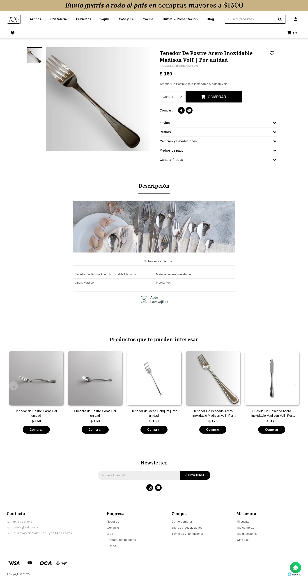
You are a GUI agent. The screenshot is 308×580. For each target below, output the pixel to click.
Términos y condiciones (188, 533)
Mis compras (245, 527)
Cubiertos (83, 19)
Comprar (217, 97)
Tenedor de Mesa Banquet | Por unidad (154, 413)
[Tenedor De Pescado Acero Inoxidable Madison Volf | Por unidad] (213, 378)
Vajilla (105, 19)
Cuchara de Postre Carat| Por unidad (95, 413)
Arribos (35, 19)
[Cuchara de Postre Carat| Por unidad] (95, 378)
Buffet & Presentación (180, 19)
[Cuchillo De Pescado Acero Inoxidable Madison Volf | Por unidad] (272, 378)
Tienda (111, 546)
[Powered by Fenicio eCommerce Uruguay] (294, 574)
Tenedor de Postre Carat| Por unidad (36, 413)
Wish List (242, 539)
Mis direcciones (247, 533)
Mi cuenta (243, 521)
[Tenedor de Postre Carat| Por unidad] (36, 378)
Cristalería (58, 19)
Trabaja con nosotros (121, 539)
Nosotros (113, 521)
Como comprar (182, 521)
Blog (210, 19)
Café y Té (126, 19)
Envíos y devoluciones (187, 527)
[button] (294, 386)
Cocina (148, 19)
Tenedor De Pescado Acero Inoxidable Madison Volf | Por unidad (212, 413)
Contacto (113, 527)
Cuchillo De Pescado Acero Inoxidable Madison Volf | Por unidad (271, 413)
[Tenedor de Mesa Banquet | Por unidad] (154, 378)
